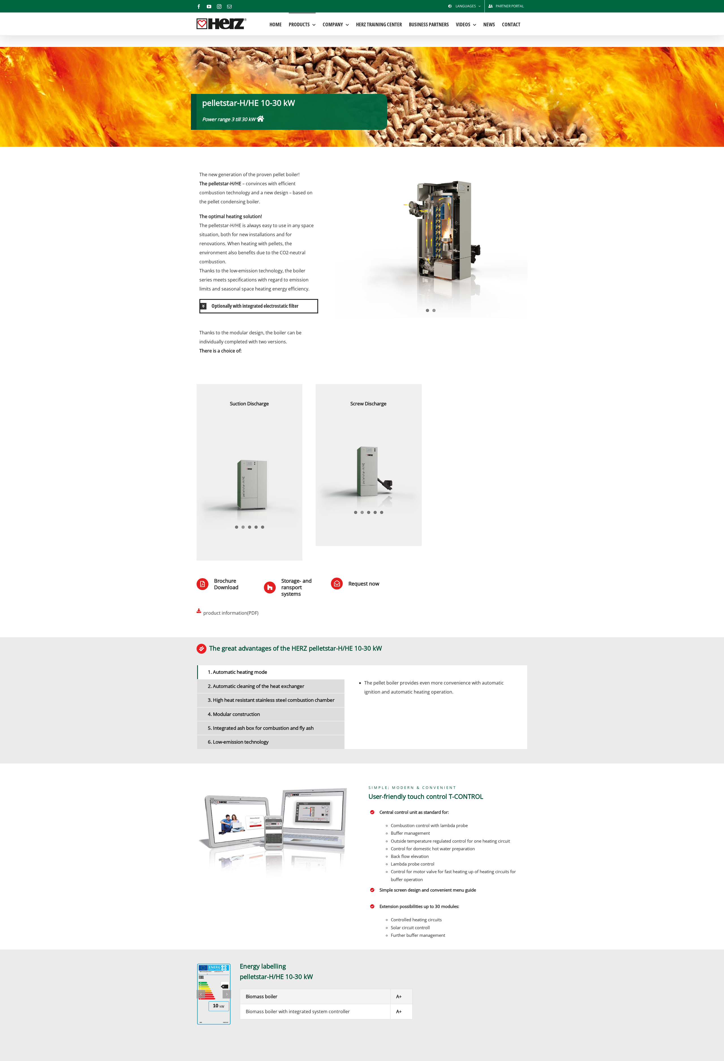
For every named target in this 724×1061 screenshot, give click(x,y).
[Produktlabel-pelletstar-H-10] (214, 994)
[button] (258, 306)
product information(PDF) (230, 613)
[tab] (270, 672)
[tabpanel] (435, 707)
